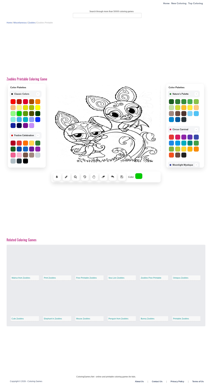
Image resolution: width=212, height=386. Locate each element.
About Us (139, 381)
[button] (26, 94)
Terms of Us (198, 381)
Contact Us (157, 381)
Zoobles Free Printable (151, 278)
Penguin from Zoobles (118, 319)
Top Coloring (195, 3)
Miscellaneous (20, 23)
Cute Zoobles (18, 319)
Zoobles (31, 23)
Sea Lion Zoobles (116, 278)
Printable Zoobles (181, 319)
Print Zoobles (50, 278)
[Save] (122, 177)
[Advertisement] (106, 51)
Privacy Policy (177, 381)
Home (166, 3)
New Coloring (178, 3)
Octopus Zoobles (180, 278)
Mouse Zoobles (83, 319)
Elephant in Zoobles (53, 319)
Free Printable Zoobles (86, 278)
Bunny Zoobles (147, 319)
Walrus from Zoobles (21, 278)
